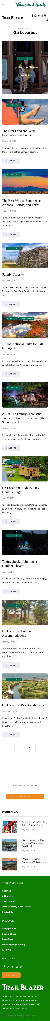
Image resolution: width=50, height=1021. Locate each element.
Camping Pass (9, 933)
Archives (6, 949)
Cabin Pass (7, 939)
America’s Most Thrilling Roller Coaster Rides (35, 824)
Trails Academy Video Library (16, 906)
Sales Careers (9, 901)
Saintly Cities (11, 274)
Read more (11, 161)
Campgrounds (9, 928)
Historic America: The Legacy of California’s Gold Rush (33, 843)
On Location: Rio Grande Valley (24, 705)
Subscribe (25, 796)
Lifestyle (12, 318)
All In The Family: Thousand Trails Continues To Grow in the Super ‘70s (23, 418)
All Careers (7, 896)
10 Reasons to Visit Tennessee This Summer (34, 861)
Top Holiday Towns (25, 67)
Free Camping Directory (13, 944)
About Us (6, 890)
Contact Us (7, 912)
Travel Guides (25, 58)
